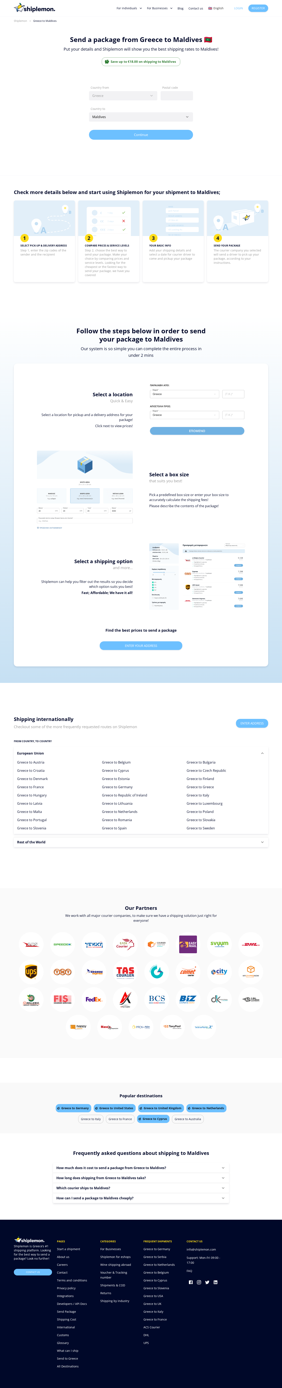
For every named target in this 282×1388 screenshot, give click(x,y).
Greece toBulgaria (201, 762)
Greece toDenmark (32, 779)
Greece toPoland (200, 811)
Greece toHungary (32, 795)
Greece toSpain (114, 828)
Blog (181, 8)
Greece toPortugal (32, 820)
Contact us (195, 8)
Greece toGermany (117, 787)
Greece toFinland (200, 779)
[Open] (187, 117)
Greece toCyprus (115, 770)
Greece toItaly (198, 795)
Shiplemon (20, 21)
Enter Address (252, 723)
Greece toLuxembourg (205, 803)
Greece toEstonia (116, 779)
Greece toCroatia (31, 770)
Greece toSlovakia (201, 820)
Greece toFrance (30, 787)
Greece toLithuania (117, 803)
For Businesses (157, 8)
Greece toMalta (29, 811)
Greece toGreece (200, 787)
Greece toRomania (117, 820)
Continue (141, 135)
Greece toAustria (30, 762)
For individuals (127, 8)
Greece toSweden (201, 828)
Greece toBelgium (116, 762)
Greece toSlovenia (31, 828)
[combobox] (123, 96)
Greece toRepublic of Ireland (124, 795)
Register (258, 8)
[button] (141, 753)
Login (238, 8)
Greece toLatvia (29, 803)
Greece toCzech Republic (206, 770)
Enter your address (141, 646)
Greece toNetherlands (119, 811)
